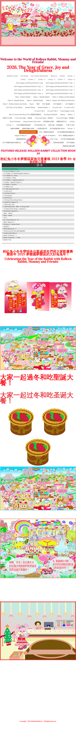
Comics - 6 (71, 79)
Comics (23, 79)
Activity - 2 (9, 125)
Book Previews (15, 121)
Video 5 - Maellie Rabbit (35, 100)
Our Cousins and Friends (39, 76)
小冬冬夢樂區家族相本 (23, 125)
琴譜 (37, 104)
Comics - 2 (31, 79)
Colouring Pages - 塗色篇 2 (44, 118)
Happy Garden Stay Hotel (32, 121)
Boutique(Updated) (50, 114)
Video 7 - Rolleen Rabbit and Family (15, 104)
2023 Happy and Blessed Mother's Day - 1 (60, 83)
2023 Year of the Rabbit (14, 107)
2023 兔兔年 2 (57, 104)
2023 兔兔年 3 (70, 104)
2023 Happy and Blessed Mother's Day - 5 (60, 90)
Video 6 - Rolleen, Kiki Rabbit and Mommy (60, 100)
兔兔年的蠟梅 (14, 128)
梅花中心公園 (7, 118)
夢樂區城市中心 (62, 121)
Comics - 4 (51, 79)
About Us (54, 76)
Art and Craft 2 (69, 107)
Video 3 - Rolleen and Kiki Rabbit (63, 97)
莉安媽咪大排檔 (48, 121)
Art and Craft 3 (39, 111)
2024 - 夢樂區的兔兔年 (46, 132)
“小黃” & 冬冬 (70, 125)
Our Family (24, 76)
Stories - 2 (71, 76)
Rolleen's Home (12, 76)
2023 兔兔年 (46, 104)
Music (32, 104)
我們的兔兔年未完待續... (28, 132)
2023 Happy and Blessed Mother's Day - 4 (28, 90)
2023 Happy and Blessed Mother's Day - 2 (28, 86)
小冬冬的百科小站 (40, 125)
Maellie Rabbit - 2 (44, 107)
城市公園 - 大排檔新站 (55, 125)
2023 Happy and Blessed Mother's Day (29, 83)
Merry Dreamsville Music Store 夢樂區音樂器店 (25, 114)
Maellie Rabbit (30, 107)
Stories (62, 76)
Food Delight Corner (67, 111)
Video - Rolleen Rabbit (22, 97)
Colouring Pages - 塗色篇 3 (65, 118)
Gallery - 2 (71, 114)
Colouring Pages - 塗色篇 (23, 118)
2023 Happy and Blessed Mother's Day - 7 (60, 93)
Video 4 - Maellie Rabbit (16, 100)
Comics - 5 (61, 79)
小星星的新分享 (42, 128)
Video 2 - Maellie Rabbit (41, 97)
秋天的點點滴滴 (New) (57, 128)
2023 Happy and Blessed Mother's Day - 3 (60, 86)
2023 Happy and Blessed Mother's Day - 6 (28, 93)
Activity (72, 121)
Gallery (62, 114)
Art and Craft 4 (52, 111)
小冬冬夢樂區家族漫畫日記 (66, 132)
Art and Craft (57, 107)
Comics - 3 (41, 79)
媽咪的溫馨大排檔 (28, 128)
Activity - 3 (71, 128)
